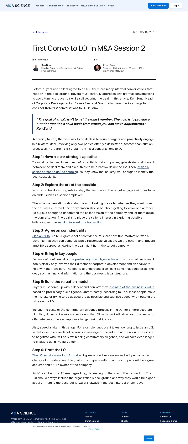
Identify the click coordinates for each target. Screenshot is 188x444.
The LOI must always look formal (55, 355)
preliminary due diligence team (96, 259)
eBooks (125, 421)
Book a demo (158, 5)
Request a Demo (168, 421)
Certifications (92, 421)
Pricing (88, 417)
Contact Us (165, 417)
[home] (18, 5)
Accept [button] (149, 438)
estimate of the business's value (131, 287)
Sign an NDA (41, 236)
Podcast (125, 417)
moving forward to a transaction (80, 222)
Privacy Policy (94, 429)
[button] (55, 6)
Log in (176, 5)
